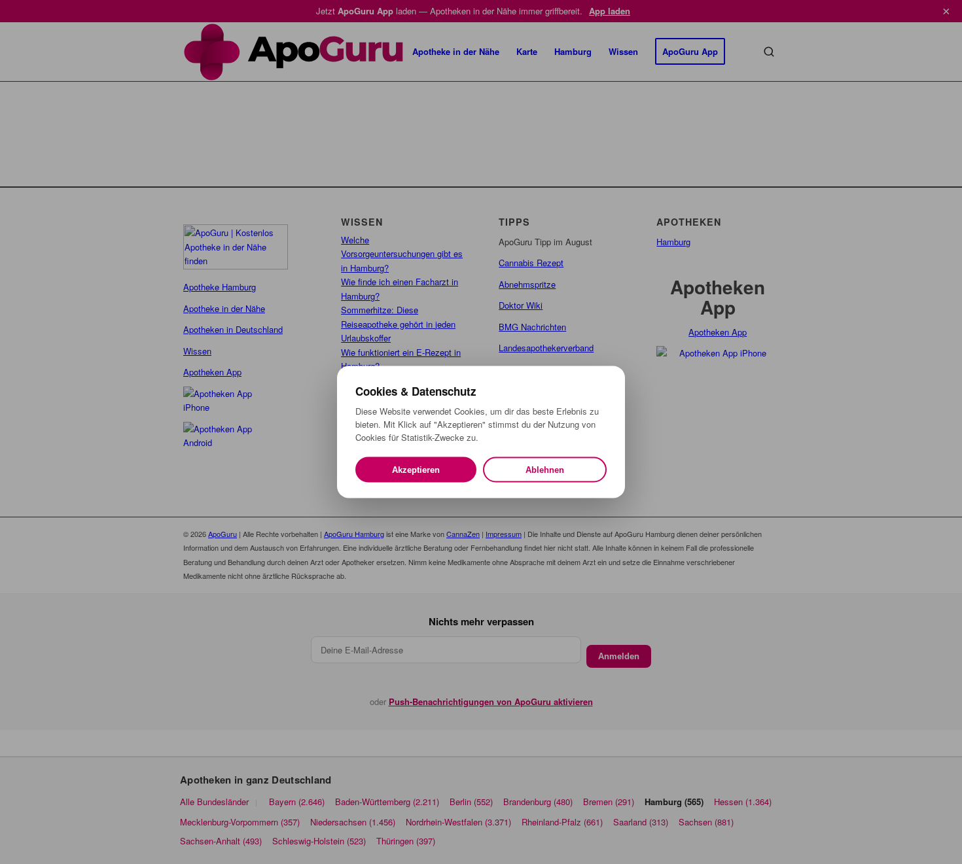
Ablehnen (545, 470)
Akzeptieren (416, 470)
